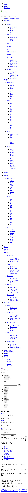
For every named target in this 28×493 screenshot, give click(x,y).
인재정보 (9, 34)
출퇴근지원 (13, 231)
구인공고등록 (15, 18)
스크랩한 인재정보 (14, 270)
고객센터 (6, 6)
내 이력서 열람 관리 (15, 318)
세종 (11, 110)
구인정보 (9, 24)
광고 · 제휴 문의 (8, 451)
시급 (11, 136)
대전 (11, 116)
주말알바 (12, 162)
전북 (11, 125)
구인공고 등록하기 (8, 351)
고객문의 (9, 49)
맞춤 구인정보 (13, 328)
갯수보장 (12, 160)
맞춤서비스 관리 (14, 63)
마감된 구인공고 (14, 261)
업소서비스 (10, 69)
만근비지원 (13, 236)
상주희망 (12, 234)
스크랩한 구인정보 (14, 325)
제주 (11, 128)
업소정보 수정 (13, 297)
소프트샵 (12, 96)
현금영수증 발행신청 (15, 347)
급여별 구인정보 (14, 134)
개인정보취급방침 (8, 450)
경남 (11, 117)
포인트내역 (13, 290)
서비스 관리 (10, 276)
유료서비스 (13, 65)
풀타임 (11, 241)
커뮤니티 (9, 46)
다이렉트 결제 (7, 456)
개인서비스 (10, 57)
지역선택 (6, 375)
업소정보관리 (10, 295)
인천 (11, 105)
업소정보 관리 (13, 78)
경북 (11, 119)
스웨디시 (12, 85)
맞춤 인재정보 (13, 273)
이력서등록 (7, 20)
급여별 (11, 30)
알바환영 (12, 152)
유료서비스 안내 (14, 287)
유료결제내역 (13, 289)
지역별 (11, 29)
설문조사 (9, 54)
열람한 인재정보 (14, 271)
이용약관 (6, 448)
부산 (11, 108)
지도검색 (9, 43)
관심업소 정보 (13, 327)
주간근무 (12, 157)
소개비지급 (13, 168)
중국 (11, 91)
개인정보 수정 (13, 344)
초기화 (5, 405)
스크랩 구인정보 (14, 66)
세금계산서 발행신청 (15, 300)
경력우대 (12, 163)
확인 (19, 384)
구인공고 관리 (13, 72)
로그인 (5, 3)
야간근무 (12, 158)
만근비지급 (13, 155)
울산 (11, 113)
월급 (11, 142)
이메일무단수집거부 (9, 458)
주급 (11, 140)
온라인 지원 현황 (14, 315)
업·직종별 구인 (13, 27)
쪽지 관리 (12, 282)
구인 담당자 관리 (14, 280)
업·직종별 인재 (13, 37)
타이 (11, 93)
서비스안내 (7, 8)
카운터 (11, 95)
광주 (11, 111)
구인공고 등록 (13, 258)
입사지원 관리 (13, 61)
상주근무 (12, 154)
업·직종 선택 (7, 377)
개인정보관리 (10, 341)
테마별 (11, 32)
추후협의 (12, 143)
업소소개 (6, 447)
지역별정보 (7, 172)
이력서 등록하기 (8, 350)
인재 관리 (12, 73)
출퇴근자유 (13, 166)
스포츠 (11, 90)
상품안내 (3, 413)
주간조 (11, 237)
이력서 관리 (13, 60)
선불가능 (12, 149)
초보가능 (12, 151)
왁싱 (11, 98)
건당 (11, 137)
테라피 (11, 87)
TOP (2, 368)
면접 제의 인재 (13, 268)
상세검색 (6, 379)
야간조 (11, 239)
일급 (11, 139)
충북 (11, 122)
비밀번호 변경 (13, 299)
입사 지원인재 (13, 267)
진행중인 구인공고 (14, 259)
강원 (11, 127)
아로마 (11, 88)
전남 (11, 124)
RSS (8, 459)
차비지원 (12, 165)
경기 (11, 106)
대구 (11, 114)
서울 (11, 103)
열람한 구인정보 (14, 319)
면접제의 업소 (13, 316)
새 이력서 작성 (13, 308)
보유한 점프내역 (14, 292)
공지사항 (6, 356)
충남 (11, 121)
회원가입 (6, 4)
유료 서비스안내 (11, 51)
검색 (5, 407)
